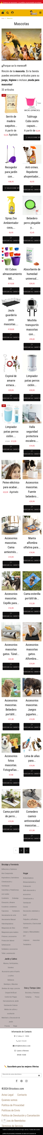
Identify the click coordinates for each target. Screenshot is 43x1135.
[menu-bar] (39, 13)
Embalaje (15, 898)
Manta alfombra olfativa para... (32, 542)
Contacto (22, 1094)
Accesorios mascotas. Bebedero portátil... (11, 707)
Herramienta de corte (9, 915)
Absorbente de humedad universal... (32, 274)
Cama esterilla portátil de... (32, 596)
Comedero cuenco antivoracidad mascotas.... (32, 818)
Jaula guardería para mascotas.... (11, 317)
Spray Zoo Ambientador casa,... (11, 223)
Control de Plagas (11, 997)
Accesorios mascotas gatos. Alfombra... (32, 651)
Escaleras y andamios (9, 907)
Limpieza (26, 940)
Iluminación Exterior (11, 1005)
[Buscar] (7, 12)
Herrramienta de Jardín (11, 1001)
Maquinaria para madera (10, 932)
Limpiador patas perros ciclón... (32, 380)
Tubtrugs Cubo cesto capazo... (32, 121)
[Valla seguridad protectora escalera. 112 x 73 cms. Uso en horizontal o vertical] (32, 414)
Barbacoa (11, 980)
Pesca (37, 997)
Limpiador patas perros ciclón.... (11, 431)
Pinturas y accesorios (9, 936)
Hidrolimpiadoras (7, 924)
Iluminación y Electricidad (32, 923)
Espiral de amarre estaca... (11, 380)
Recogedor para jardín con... (11, 172)
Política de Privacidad (13, 1105)
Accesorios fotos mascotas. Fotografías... (11, 763)
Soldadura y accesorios (10, 949)
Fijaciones (5, 911)
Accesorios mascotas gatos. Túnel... (11, 649)
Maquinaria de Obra (8, 928)
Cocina (25, 907)
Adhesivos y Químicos (9, 869)
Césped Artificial (10, 993)
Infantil (25, 928)
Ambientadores (28, 878)
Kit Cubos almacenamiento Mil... (11, 274)
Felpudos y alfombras (30, 919)
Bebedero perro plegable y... (32, 223)
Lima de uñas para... (32, 758)
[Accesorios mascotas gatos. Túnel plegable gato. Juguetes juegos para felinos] (11, 631)
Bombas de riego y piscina (11, 988)
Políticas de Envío (11, 1110)
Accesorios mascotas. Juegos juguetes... (32, 707)
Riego (15, 1026)
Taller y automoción (8, 953)
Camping (28, 997)
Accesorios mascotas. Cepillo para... (11, 598)
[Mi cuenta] (12, 13)
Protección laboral (8, 940)
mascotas (36, 940)
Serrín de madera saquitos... (11, 121)
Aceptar (35, 1131)
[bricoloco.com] (33, 12)
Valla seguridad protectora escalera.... (32, 433)
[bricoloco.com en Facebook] (16, 1081)
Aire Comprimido (7, 873)
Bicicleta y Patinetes (32, 993)
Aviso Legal (7, 1094)
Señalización (6, 945)
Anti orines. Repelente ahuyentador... (32, 172)
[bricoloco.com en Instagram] (26, 1081)
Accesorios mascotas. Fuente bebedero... (32, 489)
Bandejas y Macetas (11, 984)
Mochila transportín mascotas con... (32, 327)
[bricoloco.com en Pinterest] (21, 1081)
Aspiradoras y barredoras (10, 878)
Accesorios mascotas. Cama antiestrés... (11, 545)
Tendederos (27, 944)
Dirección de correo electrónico (12, 1074)
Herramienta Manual (9, 919)
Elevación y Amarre (8, 902)
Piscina (7, 1026)
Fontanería (16, 911)
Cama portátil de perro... (11, 814)
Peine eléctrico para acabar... (11, 485)
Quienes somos (9, 1100)
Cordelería (5, 898)
